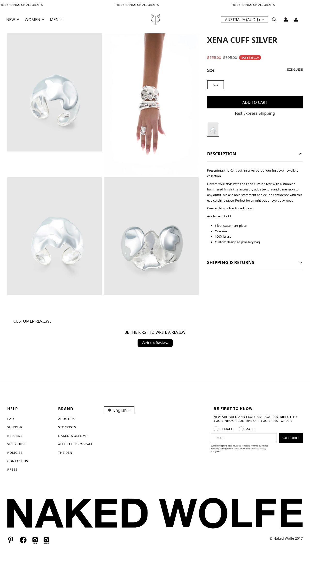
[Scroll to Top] (300, 548)
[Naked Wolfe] (154, 19)
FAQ (10, 418)
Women (32, 19)
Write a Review (155, 343)
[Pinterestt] (10, 540)
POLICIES (15, 452)
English (120, 410)
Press (12, 469)
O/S (215, 84)
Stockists (67, 427)
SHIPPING (15, 427)
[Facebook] (23, 540)
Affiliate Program (75, 444)
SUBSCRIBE (291, 438)
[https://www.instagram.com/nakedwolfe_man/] (35, 540)
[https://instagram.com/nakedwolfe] (46, 540)
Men (54, 19)
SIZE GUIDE (16, 444)
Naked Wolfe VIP (73, 435)
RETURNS (15, 435)
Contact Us (17, 461)
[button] (296, 19)
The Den (65, 452)
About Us (66, 418)
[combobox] (119, 410)
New (10, 19)
